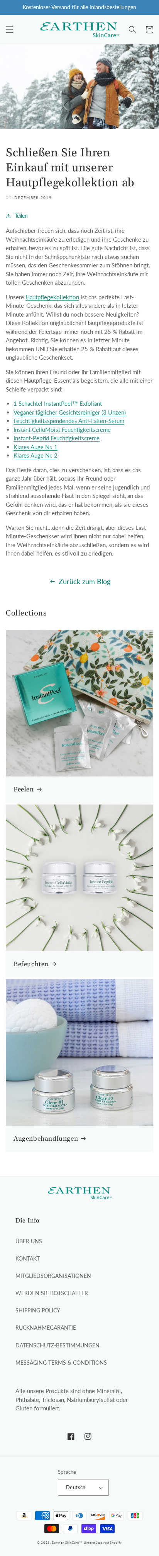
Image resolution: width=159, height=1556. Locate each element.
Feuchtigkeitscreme (86, 429)
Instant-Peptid (31, 438)
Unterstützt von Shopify (103, 1542)
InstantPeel (58, 403)
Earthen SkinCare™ (67, 1542)
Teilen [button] (21, 215)
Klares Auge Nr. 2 (36, 455)
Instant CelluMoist (37, 429)
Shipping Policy (37, 1310)
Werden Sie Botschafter (51, 1293)
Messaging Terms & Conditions (61, 1362)
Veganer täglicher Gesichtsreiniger (57, 412)
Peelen (24, 789)
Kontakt (27, 1258)
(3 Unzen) (113, 412)
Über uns (28, 1241)
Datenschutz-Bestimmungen (57, 1345)
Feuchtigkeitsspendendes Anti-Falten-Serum (69, 420)
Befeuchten (31, 964)
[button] (9, 29)
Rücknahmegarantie (45, 1327)
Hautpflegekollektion (52, 297)
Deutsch (76, 1487)
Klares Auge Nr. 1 (36, 446)
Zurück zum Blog (84, 581)
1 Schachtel (28, 403)
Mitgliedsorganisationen (53, 1275)
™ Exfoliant (87, 403)
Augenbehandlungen (46, 1139)
